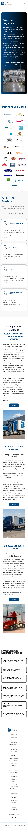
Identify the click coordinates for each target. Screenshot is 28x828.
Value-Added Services (14, 744)
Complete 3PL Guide (14, 779)
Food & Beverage (14, 758)
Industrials (14, 767)
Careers (14, 807)
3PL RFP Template (14, 788)
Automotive (14, 763)
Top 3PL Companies (14, 781)
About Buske (14, 800)
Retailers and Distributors (14, 770)
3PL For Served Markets (14, 791)
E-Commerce (14, 742)
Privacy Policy (14, 809)
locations (15, 41)
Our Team (14, 802)
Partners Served (14, 793)
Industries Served (14, 772)
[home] (6, 3)
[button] (25, 3)
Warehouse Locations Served (14, 812)
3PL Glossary (14, 784)
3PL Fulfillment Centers (14, 814)
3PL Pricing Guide (14, 786)
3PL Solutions (14, 751)
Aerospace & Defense (14, 760)
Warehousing (14, 737)
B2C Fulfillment (14, 749)
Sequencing (14, 739)
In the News (14, 805)
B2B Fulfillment (14, 746)
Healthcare (14, 765)
